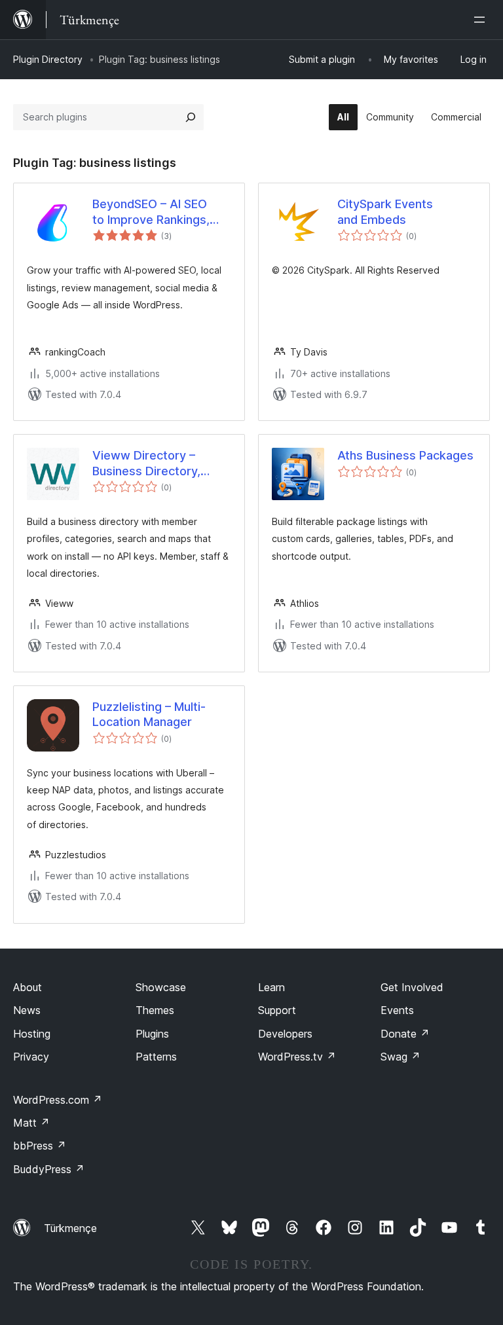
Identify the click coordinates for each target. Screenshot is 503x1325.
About (27, 987)
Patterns (156, 1056)
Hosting (31, 1033)
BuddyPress (48, 1169)
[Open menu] (482, 19)
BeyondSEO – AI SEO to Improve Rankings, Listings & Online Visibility (151, 212)
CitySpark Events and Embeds (385, 211)
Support (277, 1010)
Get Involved (412, 987)
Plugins (152, 1033)
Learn (271, 987)
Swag (400, 1056)
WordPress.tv (297, 1056)
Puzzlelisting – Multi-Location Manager (149, 714)
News (27, 1010)
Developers (285, 1033)
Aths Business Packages (405, 455)
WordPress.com (57, 1099)
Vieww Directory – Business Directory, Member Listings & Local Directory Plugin (160, 463)
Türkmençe (70, 1228)
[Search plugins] (190, 117)
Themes (155, 1010)
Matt (31, 1122)
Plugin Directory (48, 59)
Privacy (31, 1056)
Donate (405, 1033)
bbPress (39, 1145)
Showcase (161, 987)
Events (397, 1010)
